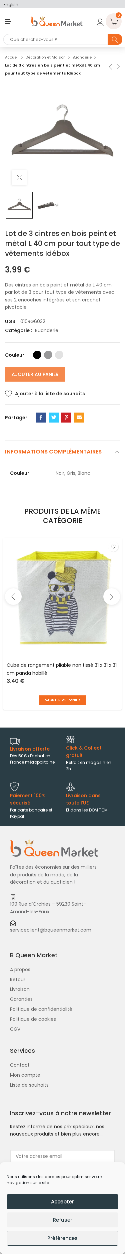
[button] (62, 700)
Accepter (62, 1201)
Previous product (110, 66)
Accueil (12, 57)
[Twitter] (54, 418)
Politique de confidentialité (41, 1009)
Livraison (20, 989)
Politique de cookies (33, 1019)
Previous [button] (13, 596)
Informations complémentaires (53, 451)
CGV (15, 1029)
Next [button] (111, 596)
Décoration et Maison (46, 57)
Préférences (62, 1238)
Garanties (21, 999)
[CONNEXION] (99, 21)
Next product (117, 66)
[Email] (79, 418)
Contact (20, 1065)
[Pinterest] (66, 418)
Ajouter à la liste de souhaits (50, 393)
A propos (20, 969)
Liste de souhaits (29, 1085)
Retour (17, 979)
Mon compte (25, 1075)
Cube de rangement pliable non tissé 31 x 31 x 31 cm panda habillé (62, 669)
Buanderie (82, 57)
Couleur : (16, 355)
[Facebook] (41, 418)
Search (115, 39)
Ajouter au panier (35, 374)
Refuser (62, 1219)
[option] (19, 205)
